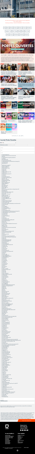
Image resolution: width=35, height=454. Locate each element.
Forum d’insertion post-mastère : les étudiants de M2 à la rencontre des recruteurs (25, 85)
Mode (19, 31)
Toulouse (24, 27)
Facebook (20, 430)
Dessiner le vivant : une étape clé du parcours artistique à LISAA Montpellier (26, 97)
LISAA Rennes (7, 439)
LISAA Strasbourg (7, 440)
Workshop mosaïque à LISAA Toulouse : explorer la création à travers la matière (25, 73)
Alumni (7, 34)
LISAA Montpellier (7, 442)
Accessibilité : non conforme (9, 448)
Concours (11, 34)
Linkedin (24, 430)
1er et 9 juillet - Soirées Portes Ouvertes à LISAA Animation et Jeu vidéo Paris (17, 55)
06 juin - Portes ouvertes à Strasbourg (6, 132)
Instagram (22, 430)
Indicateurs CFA (20, 442)
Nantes (8, 27)
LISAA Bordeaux (7, 441)
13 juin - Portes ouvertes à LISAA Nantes (8, 110)
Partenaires (19, 437)
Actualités (19, 436)
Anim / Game (27, 31)
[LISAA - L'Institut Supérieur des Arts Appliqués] (7, 427)
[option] (18, 154)
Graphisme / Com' (8, 31)
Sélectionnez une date (4, 144)
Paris (4, 27)
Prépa (23, 31)
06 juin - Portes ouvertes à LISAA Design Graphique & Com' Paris (25, 121)
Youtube (27, 430)
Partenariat (26, 34)
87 (22, 135)
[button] (17, 450)
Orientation (21, 34)
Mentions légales (26, 447)
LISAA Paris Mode (7, 435)
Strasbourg (15, 27)
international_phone (4, 400)
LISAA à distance (7, 443)
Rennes (11, 27)
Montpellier (29, 27)
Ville (1, 142)
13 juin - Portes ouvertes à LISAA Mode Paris (25, 110)
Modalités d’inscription (21, 435)
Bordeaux (20, 27)
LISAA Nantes (7, 438)
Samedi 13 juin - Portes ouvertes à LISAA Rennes (8, 121)
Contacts (19, 439)
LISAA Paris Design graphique (9, 436)
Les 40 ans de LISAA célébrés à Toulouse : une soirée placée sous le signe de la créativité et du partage (8, 73)
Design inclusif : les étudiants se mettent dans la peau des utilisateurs (9, 84)
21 (19, 135)
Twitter (25, 430)
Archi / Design (15, 31)
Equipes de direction (21, 440)
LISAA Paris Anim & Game (9, 437)
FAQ (18, 441)
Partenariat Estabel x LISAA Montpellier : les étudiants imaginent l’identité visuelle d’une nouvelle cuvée (8, 98)
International (16, 34)
